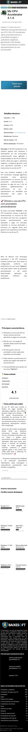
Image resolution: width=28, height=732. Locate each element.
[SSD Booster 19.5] (21, 499)
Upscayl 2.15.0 (13, 675)
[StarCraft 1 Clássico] (21, 519)
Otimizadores (11, 5)
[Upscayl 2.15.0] (4, 677)
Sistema (14, 7)
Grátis (9, 7)
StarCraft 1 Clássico (19, 526)
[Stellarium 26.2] (5, 558)
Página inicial (3, 5)
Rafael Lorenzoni (11, 319)
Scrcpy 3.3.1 (5, 506)
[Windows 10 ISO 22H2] (5, 519)
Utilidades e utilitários (22, 7)
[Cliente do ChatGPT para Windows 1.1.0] (4, 668)
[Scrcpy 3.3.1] (5, 499)
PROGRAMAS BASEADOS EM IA (12, 654)
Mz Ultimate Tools (19, 132)
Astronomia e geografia (5, 567)
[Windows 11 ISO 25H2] (5, 538)
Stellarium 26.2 (6, 565)
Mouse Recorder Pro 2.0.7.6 (21, 546)
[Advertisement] (14, 66)
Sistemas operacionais (5, 529)
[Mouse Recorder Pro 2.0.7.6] (21, 538)
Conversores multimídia (20, 568)
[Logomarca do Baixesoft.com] (14, 2)
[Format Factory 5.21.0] (21, 558)
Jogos (17, 529)
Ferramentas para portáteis (6, 508)
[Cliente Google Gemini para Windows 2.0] (4, 659)
